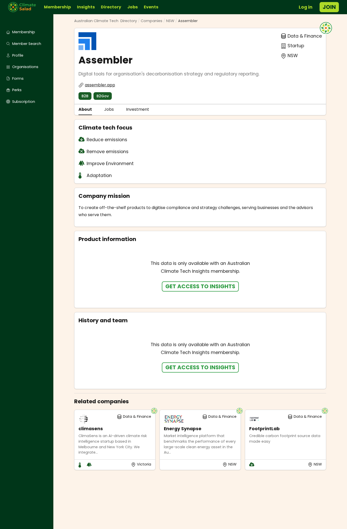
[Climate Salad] (24, 7)
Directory (111, 7)
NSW (170, 20)
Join (329, 7)
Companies (151, 20)
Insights (86, 7)
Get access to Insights (200, 286)
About (85, 109)
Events (151, 7)
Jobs (132, 7)
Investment (137, 109)
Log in (305, 7)
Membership (57, 7)
